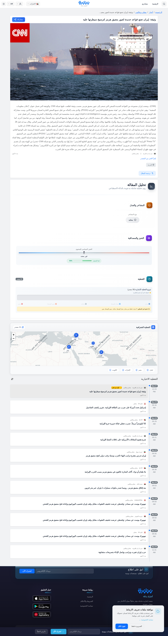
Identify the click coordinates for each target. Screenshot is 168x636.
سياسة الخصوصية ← (146, 620)
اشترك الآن (58, 631)
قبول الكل (121, 626)
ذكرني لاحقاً (41, 631)
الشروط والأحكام (87, 601)
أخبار (151, 12)
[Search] (164, 3)
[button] (75, 337)
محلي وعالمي (140, 12)
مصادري (145, 4)
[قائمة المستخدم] (19, 4)
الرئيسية (155, 4)
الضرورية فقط (136, 626)
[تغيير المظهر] (3, 4)
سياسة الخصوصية (86, 606)
